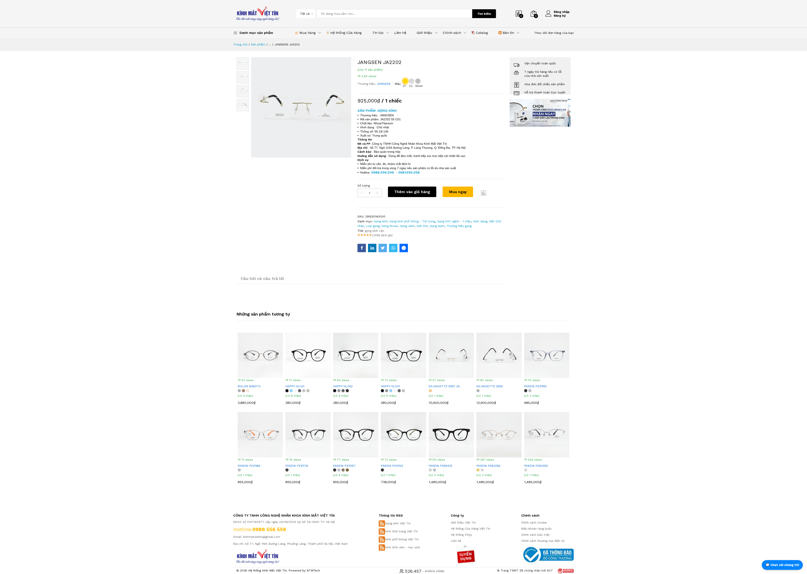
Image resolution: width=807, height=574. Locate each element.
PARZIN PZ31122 (392, 465)
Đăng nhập (562, 11)
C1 (404, 85)
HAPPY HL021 (390, 386)
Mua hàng (307, 33)
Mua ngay (458, 192)
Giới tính (422, 226)
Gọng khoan (389, 226)
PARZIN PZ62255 (536, 465)
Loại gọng (373, 226)
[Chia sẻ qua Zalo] (404, 248)
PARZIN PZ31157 (344, 465)
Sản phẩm (258, 44)
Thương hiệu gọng (459, 226)
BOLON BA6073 (249, 386)
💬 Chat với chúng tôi (782, 565)
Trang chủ (240, 44)
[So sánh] (483, 193)
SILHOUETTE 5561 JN (444, 386)
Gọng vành (407, 226)
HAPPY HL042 (343, 386)
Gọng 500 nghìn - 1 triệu (454, 221)
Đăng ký (560, 15)
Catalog (481, 33)
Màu (398, 83)
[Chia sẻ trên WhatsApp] (393, 248)
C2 (411, 85)
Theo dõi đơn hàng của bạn (554, 32)
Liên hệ (400, 33)
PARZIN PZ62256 (488, 465)
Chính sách (452, 33)
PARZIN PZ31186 (249, 465)
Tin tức (378, 33)
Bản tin (508, 33)
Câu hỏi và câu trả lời (262, 278)
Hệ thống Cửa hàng (345, 33)
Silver (419, 85)
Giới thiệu (424, 33)
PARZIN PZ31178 (296, 465)
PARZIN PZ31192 (535, 386)
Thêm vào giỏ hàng (412, 192)
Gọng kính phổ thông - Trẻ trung (412, 221)
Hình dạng (480, 221)
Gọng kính (381, 221)
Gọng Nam (437, 226)
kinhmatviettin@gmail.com (261, 536)
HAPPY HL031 (294, 386)
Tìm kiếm (484, 13)
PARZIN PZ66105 (440, 465)
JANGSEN (383, 83)
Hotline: (242, 529)
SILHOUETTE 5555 (489, 386)
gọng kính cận (374, 230)
